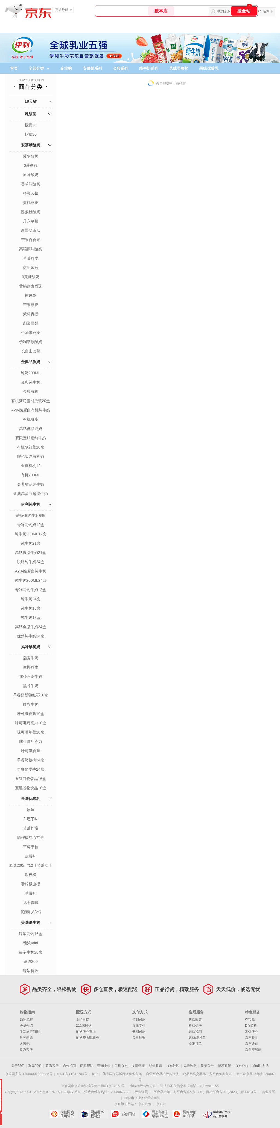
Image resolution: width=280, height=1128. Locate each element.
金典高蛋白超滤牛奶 (30, 493)
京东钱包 (144, 1104)
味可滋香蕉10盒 (30, 713)
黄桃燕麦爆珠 (30, 286)
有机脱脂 (30, 419)
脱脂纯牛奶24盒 (30, 562)
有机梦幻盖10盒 (30, 447)
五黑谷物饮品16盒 (30, 788)
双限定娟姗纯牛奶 (30, 438)
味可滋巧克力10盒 (30, 723)
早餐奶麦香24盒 (30, 769)
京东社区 (172, 1066)
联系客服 (26, 1050)
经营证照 (141, 1092)
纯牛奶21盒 (30, 543)
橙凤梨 (30, 295)
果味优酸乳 (208, 68)
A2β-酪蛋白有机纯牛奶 (30, 410)
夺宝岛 (250, 1020)
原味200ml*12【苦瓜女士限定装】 (30, 866)
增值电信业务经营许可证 (142, 1098)
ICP (95, 1074)
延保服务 (251, 1032)
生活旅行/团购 (30, 1032)
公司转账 (138, 1038)
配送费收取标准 (87, 1038)
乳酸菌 (30, 114)
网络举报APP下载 (186, 1114)
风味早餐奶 (178, 68)
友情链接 (138, 1066)
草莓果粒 (30, 847)
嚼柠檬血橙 (30, 884)
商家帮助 (86, 1066)
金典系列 (120, 68)
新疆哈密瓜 (30, 230)
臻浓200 (31, 961)
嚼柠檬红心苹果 (30, 837)
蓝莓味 (30, 856)
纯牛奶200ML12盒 (30, 534)
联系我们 (35, 1066)
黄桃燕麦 (30, 202)
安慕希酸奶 (30, 145)
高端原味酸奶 (30, 249)
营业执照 (268, 1092)
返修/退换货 (197, 1038)
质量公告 (207, 1066)
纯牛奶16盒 (30, 608)
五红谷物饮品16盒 (30, 778)
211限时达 (84, 1026)
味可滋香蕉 (30, 751)
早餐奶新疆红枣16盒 (30, 695)
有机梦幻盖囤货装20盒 (30, 401)
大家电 (25, 1044)
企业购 (66, 68)
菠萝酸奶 (30, 156)
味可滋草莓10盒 (30, 732)
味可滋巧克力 (30, 741)
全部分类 (36, 68)
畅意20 (31, 125)
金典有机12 (30, 466)
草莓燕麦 (30, 258)
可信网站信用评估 (63, 1114)
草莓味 (30, 893)
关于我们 (17, 1066)
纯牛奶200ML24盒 (30, 580)
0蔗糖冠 (30, 165)
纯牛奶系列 (148, 68)
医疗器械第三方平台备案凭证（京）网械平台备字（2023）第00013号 (205, 1092)
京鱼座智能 (253, 1050)
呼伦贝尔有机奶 (30, 456)
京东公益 (241, 1066)
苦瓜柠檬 (30, 828)
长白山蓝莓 (30, 351)
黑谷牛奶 (30, 686)
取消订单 (195, 1044)
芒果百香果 (30, 240)
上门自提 (82, 1020)
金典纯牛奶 (30, 382)
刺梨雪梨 (30, 323)
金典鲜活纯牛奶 (30, 484)
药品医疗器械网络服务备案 (122, 1074)
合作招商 (69, 1066)
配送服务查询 (86, 1032)
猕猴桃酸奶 (30, 212)
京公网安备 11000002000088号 (28, 1074)
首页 (14, 68)
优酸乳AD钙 (31, 912)
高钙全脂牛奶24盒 (30, 627)
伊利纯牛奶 (30, 504)
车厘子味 (30, 819)
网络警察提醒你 (94, 1114)
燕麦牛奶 (30, 658)
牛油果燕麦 (30, 332)
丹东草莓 (30, 221)
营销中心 (103, 1066)
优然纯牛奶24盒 (30, 636)
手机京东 (121, 1066)
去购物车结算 (259, 11)
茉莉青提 (30, 314)
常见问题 (26, 1038)
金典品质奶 (30, 362)
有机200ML (30, 475)
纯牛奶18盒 (30, 617)
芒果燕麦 (30, 304)
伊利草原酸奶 (30, 342)
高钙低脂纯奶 (30, 428)
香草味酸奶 (30, 184)
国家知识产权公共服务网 (217, 1114)
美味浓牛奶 (30, 922)
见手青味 (30, 902)
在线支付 (138, 1026)
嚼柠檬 (30, 874)
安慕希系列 (92, 68)
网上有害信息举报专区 (155, 1114)
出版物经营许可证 (143, 1086)
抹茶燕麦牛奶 (30, 676)
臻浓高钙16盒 (30, 933)
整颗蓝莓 (30, 193)
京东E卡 (251, 1038)
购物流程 (26, 1020)
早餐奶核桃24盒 (30, 760)
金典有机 (30, 391)
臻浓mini (30, 943)
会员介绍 (26, 1026)
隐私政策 (224, 1066)
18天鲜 (31, 101)
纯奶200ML (30, 373)
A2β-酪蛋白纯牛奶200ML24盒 (30, 571)
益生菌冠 (30, 267)
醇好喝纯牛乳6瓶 (30, 515)
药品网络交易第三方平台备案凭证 (207, 1074)
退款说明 (195, 1032)
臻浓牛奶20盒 (30, 952)
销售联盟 (155, 1066)
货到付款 (138, 1020)
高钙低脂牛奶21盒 (30, 552)
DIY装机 (251, 1026)
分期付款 (138, 1032)
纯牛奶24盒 (30, 599)
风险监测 (190, 1066)
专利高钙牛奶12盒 (30, 589)
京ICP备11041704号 (72, 1074)
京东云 (161, 1104)
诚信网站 (125, 1114)
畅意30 (31, 134)
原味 (30, 810)
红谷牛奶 (30, 704)
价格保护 (195, 1026)
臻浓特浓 (30, 971)
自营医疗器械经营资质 (162, 1074)
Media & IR (260, 1066)
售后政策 (195, 1020)
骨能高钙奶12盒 (30, 525)
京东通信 (251, 1044)
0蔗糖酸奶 (30, 277)
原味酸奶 (30, 175)
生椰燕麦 (30, 667)
